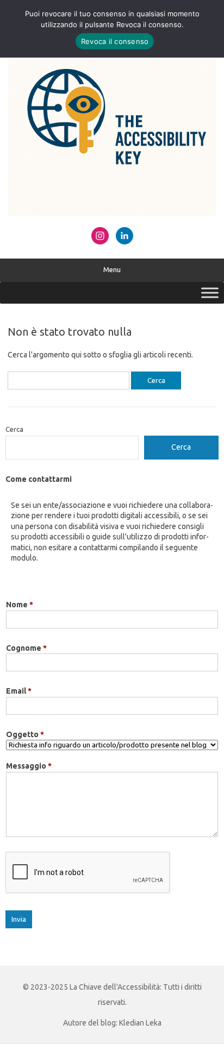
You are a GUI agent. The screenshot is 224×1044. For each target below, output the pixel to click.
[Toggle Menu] (210, 292)
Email (19, 691)
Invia (18, 919)
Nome (19, 604)
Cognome (26, 648)
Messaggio (29, 766)
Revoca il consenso (115, 41)
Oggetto (25, 734)
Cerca (14, 429)
